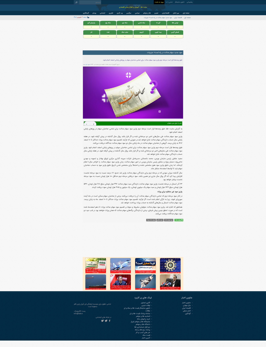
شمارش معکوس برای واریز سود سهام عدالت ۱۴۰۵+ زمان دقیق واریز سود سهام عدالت (95, 271)
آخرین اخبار (146, 337)
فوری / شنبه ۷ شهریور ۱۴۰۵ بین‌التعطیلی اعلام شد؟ (145, 271)
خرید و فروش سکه (143, 319)
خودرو (156, 13)
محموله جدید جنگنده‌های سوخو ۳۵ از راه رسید (120, 271)
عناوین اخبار (186, 302)
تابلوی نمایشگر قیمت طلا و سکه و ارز (137, 308)
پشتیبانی (190, 2)
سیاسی (137, 13)
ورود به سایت (159, 2)
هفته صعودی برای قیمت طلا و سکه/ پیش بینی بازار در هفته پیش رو (170, 288)
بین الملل (176, 13)
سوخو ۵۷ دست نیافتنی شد (145, 289)
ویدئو (94, 13)
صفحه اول (186, 13)
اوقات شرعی (145, 305)
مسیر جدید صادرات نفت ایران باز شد (95, 289)
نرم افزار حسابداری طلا (142, 327)
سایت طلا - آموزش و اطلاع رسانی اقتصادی (133, 7)
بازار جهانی (187, 305)
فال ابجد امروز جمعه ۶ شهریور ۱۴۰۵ (170, 272)
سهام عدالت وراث (151, 220)
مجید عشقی (160, 220)
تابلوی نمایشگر (179, 2)
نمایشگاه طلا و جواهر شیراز (140, 321)
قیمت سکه (146, 335)
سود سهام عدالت (169, 220)
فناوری (111, 13)
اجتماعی (102, 13)
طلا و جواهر (147, 13)
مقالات (147, 310)
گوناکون (188, 313)
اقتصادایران (165, 13)
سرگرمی (128, 13)
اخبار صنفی (187, 310)
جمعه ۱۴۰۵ (80, 17)
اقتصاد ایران (186, 308)
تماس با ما (169, 2)
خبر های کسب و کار (143, 332)
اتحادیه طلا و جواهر (143, 316)
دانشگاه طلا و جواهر (143, 324)
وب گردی (120, 13)
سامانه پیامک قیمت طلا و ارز (140, 313)
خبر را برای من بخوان (174, 123)
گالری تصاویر (145, 302)
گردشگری (86, 13)
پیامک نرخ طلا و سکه (142, 329)
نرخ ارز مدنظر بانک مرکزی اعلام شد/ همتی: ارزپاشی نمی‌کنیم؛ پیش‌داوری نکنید (120, 287)
